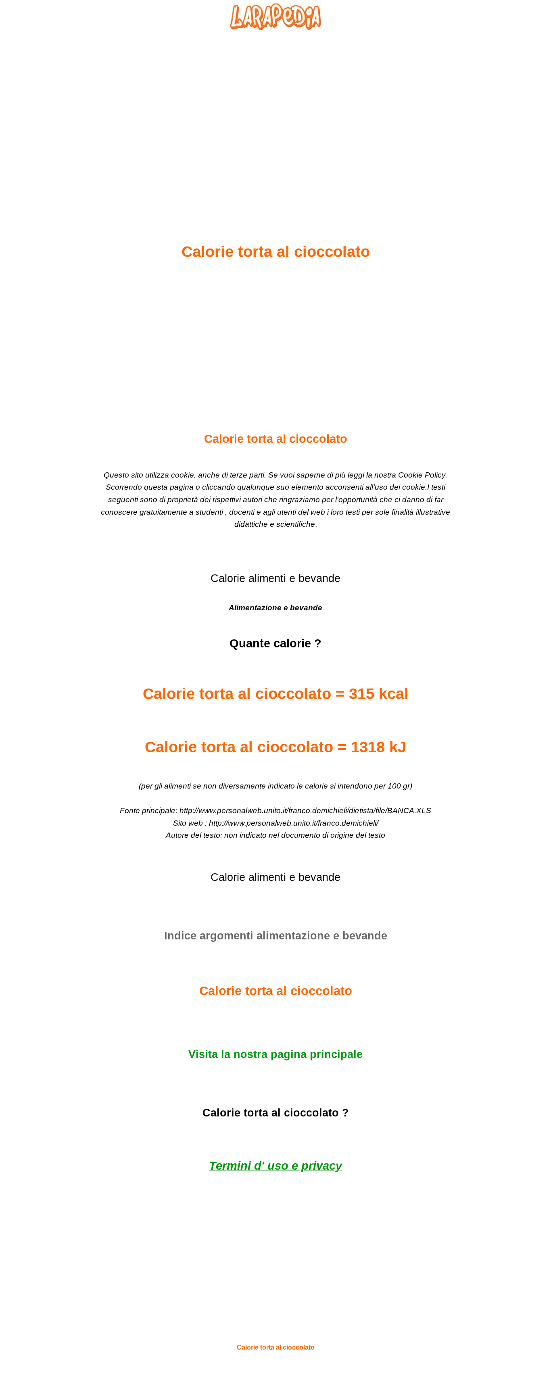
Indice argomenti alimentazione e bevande (275, 936)
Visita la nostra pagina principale (275, 1054)
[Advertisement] (275, 117)
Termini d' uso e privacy (275, 1165)
